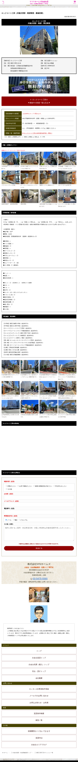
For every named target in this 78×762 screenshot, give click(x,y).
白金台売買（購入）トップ (39, 665)
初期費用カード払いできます (39, 731)
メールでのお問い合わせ (39, 696)
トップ (39, 651)
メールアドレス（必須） (12, 501)
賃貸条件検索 (39, 713)
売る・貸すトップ (39, 671)
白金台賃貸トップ (39, 658)
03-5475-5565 (40, 578)
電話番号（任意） (9, 508)
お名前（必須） (9, 494)
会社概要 (39, 678)
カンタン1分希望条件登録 (39, 689)
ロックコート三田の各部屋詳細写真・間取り (38, 133)
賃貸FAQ (39, 738)
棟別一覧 (39, 720)
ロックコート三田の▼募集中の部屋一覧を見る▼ (39, 101)
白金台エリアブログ (39, 745)
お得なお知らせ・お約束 (39, 703)
